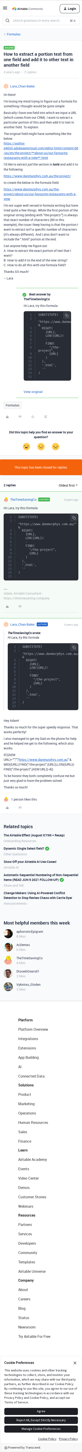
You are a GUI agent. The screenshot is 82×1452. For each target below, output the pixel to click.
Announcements (15, 903)
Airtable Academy (32, 1159)
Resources (26, 1215)
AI (20, 1066)
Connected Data (31, 1076)
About (23, 1289)
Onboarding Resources (20, 841)
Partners (25, 1224)
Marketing (26, 1103)
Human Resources (33, 1122)
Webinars (25, 1206)
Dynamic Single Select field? (24, 848)
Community (27, 1252)
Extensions (27, 1048)
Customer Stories (32, 1196)
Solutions (26, 1085)
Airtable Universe (32, 1271)
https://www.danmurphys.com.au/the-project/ (37, 176)
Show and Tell (14, 885)
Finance (24, 1141)
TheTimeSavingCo (23, 499)
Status (23, 1317)
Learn (23, 1150)
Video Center (28, 1178)
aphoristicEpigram (29, 931)
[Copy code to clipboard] (66, 315)
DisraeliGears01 (27, 971)
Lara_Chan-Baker (22, 86)
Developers (27, 1243)
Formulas (13, 34)
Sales (22, 1131)
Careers (24, 1299)
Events (23, 1168)
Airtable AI (11, 867)
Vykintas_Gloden (28, 984)
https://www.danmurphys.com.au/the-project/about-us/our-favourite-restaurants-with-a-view (40, 194)
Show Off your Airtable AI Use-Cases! (30, 861)
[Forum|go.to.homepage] (27, 8)
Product (24, 1094)
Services (25, 1233)
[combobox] (41, 20)
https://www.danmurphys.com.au (43, 759)
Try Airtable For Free (34, 1336)
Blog (22, 1308)
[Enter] (7, 20)
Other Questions (15, 854)
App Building (28, 1057)
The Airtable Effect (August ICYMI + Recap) (34, 835)
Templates (26, 1262)
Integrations (28, 1038)
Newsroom (27, 1327)
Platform (25, 1019)
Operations (27, 1113)
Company (26, 1280)
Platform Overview (33, 1029)
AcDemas (23, 945)
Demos (24, 1187)
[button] (5, 9)
